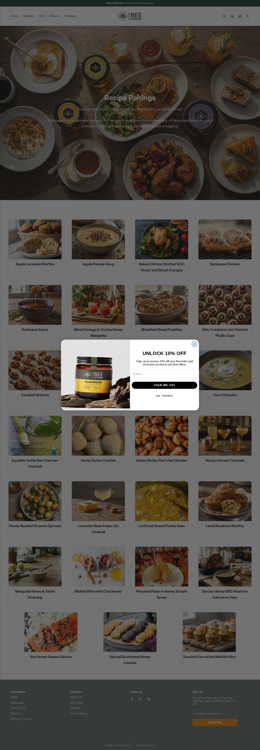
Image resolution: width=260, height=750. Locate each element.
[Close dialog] (194, 344)
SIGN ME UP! (164, 385)
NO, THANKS (164, 396)
